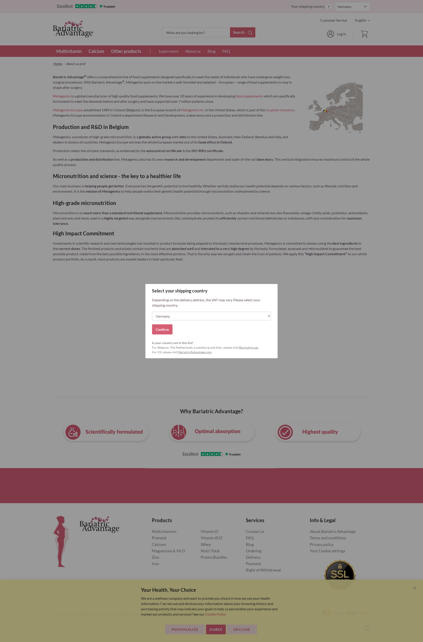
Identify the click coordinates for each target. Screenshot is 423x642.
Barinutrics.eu (248, 347)
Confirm (162, 329)
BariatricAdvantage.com (195, 352)
